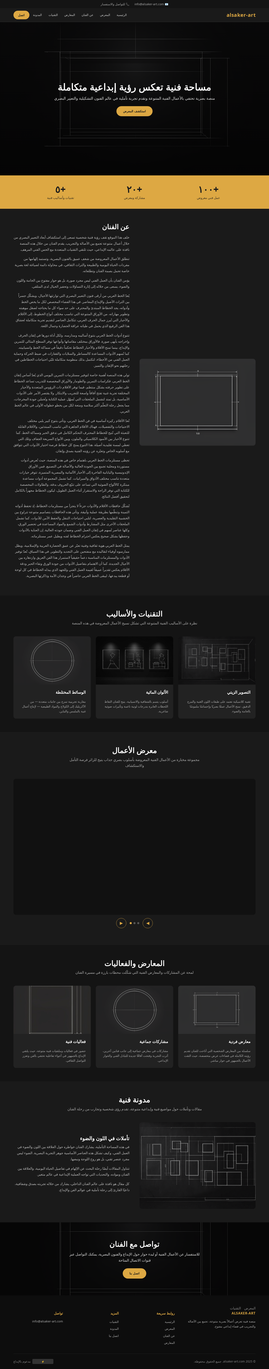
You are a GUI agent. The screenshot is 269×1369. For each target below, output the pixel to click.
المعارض (69, 15)
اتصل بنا (134, 1273)
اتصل (21, 15)
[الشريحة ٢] (134, 923)
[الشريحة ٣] (131, 923)
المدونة (37, 15)
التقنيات (53, 15)
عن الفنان (87, 15)
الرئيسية (122, 15)
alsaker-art (241, 14)
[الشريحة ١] (138, 923)
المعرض (105, 15)
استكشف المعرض (134, 111)
